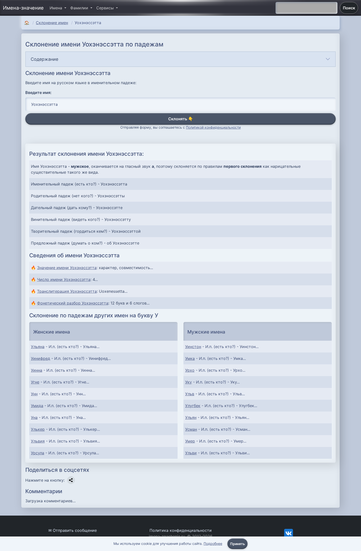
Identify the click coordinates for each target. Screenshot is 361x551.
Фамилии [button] (79, 7)
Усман (191, 429)
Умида (37, 405)
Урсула (37, 452)
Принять (237, 544)
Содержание (44, 59)
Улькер (38, 429)
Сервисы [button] (105, 7)
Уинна (36, 370)
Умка (190, 358)
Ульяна (37, 346)
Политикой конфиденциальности (213, 127)
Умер (190, 441)
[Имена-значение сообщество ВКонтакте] (288, 532)
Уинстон (193, 346)
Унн (34, 393)
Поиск (349, 7)
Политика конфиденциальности (181, 530)
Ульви (191, 452)
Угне (35, 382)
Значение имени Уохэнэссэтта (67, 267)
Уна (34, 417)
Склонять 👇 (180, 118)
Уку (188, 382)
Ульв (189, 393)
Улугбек (192, 405)
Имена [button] (56, 7)
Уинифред (40, 358)
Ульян (190, 417)
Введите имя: (38, 92)
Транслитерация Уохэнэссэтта (67, 291)
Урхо (189, 370)
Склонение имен (52, 22)
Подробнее (213, 543)
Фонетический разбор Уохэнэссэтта (72, 303)
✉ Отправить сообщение (72, 530)
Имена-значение (23, 8)
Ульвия (38, 441)
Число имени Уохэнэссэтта (63, 279)
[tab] (180, 59)
